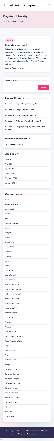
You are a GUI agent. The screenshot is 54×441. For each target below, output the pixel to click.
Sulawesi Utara (11, 388)
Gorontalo (9, 242)
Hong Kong (9, 247)
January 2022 (11, 183)
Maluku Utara (10, 331)
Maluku (8, 327)
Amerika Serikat (11, 204)
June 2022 (9, 159)
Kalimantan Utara (12, 303)
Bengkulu (8, 233)
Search (9, 80)
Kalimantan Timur (12, 298)
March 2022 (10, 173)
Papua (8, 346)
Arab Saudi (9, 209)
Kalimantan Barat (12, 284)
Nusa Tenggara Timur (14, 341)
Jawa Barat (10, 270)
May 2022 (9, 164)
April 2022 (9, 169)
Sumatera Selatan (12, 397)
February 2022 (11, 178)
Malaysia (9, 322)
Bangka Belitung (11, 223)
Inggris (10, 40)
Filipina (8, 237)
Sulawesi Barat (11, 369)
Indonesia (9, 251)
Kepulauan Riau (11, 308)
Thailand (9, 407)
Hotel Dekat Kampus (20, 5)
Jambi (7, 266)
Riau (7, 355)
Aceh (7, 200)
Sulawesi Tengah (12, 379)
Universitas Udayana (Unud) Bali (19, 109)
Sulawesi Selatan (12, 374)
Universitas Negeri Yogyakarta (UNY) (21, 104)
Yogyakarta (10, 416)
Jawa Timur (10, 280)
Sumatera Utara (11, 402)
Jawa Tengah (10, 275)
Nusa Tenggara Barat (14, 336)
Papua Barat (10, 350)
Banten (8, 228)
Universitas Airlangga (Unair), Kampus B (23, 121)
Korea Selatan (11, 313)
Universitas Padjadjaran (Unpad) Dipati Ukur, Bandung (25, 128)
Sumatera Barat (11, 393)
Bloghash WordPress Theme (31, 434)
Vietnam (8, 412)
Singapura (9, 364)
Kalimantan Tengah (13, 294)
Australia (8, 214)
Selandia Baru (11, 360)
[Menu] (49, 5)
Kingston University (17, 44)
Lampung (9, 317)
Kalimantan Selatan (13, 289)
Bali (6, 218)
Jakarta (8, 261)
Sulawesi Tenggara (13, 383)
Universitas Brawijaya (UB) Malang (20, 115)
